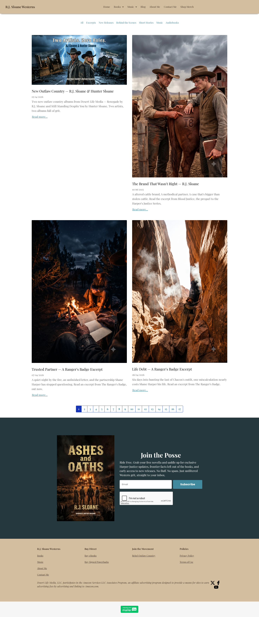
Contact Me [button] (170, 6)
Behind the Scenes (126, 22)
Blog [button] (143, 6)
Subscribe (187, 484)
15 (166, 409)
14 (159, 409)
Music (159, 22)
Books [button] (117, 6)
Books (40, 555)
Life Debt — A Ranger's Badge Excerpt (162, 369)
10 (131, 409)
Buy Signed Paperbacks (97, 561)
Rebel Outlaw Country (143, 555)
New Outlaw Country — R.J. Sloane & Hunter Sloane (73, 91)
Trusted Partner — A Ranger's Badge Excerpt (67, 369)
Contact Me (43, 574)
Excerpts (91, 22)
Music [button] (130, 6)
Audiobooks (172, 22)
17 (179, 409)
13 (152, 409)
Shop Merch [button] (187, 6)
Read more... (40, 117)
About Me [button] (154, 6)
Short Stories (146, 22)
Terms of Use (186, 561)
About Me (42, 568)
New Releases (106, 22)
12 (145, 409)
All (81, 22)
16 (172, 409)
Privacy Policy (187, 555)
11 (139, 409)
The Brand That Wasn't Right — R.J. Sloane (165, 183)
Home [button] (106, 6)
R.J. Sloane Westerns (20, 7)
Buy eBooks (91, 555)
